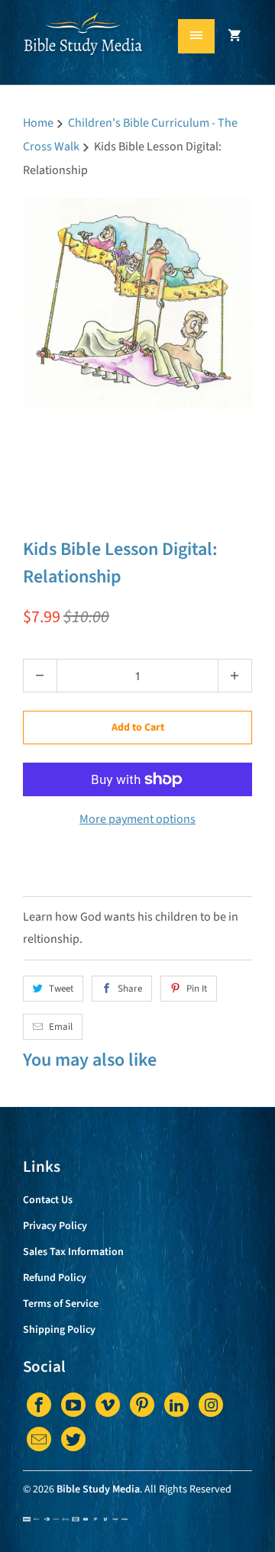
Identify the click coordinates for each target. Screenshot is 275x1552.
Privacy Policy (55, 1226)
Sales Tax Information (73, 1252)
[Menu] (196, 36)
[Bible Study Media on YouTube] (73, 1404)
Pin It (196, 988)
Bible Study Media (98, 1489)
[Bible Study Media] (84, 48)
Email (61, 1027)
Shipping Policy (59, 1329)
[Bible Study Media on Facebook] (39, 1404)
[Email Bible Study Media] (39, 1439)
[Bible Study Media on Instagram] (211, 1404)
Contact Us (48, 1200)
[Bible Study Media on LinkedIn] (176, 1404)
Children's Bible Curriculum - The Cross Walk (128, 506)
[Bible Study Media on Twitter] (73, 1439)
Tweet (61, 988)
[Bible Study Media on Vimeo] (107, 1404)
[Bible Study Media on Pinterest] (142, 1404)
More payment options (137, 819)
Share (130, 988)
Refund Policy (54, 1278)
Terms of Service (61, 1304)
